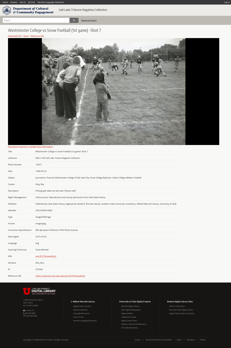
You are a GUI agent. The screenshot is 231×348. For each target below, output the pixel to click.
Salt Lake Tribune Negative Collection (83, 10)
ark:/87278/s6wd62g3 (46, 256)
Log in (227, 2)
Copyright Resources (81, 313)
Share (26, 35)
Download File (14, 35)
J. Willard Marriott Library (33, 300)
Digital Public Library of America (181, 313)
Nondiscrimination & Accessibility (159, 340)
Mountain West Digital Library (181, 310)
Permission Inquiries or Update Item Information (30, 146)
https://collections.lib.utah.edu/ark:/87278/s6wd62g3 (60, 275)
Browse (14, 2)
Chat (32, 2)
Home (5, 2)
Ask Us (23, 2)
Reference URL (37, 35)
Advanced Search (89, 20)
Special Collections (80, 310)
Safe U (179, 340)
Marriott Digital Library (130, 306)
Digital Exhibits (127, 313)
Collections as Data (128, 317)
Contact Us (29, 310)
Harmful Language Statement (51, 2)
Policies (203, 340)
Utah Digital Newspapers (131, 310)
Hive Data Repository (129, 327)
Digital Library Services (82, 306)
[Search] (74, 20)
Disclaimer (191, 340)
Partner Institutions (177, 306)
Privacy (138, 340)
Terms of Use (78, 317)
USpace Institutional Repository (133, 324)
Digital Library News (129, 320)
